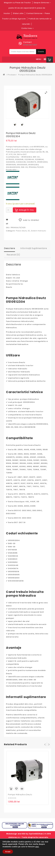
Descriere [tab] (9, 248)
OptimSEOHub (36, 834)
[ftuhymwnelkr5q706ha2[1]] (22, 124)
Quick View (22, 788)
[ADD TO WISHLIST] (16, 788)
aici (37, 846)
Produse (12, 74)
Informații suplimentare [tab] (33, 248)
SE (29, 230)
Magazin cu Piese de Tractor (17, 2)
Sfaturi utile (18, 13)
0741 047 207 (30, 44)
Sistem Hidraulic (38, 230)
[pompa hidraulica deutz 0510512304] (15, 124)
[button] (38, 59)
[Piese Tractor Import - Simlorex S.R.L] (4, 74)
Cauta (41, 51)
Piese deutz (21, 230)
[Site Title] (27, 36)
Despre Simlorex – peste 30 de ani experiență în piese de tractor (27, 8)
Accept (7, 852)
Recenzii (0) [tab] (13, 254)
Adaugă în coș (26, 210)
